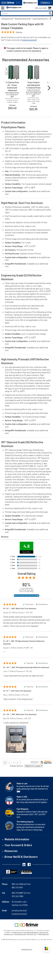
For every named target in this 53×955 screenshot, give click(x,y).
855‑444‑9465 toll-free (21, 884)
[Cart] (50, 8)
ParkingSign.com (7, 18)
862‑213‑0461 (17, 887)
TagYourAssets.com (20, 934)
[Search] (50, 13)
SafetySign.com (17, 932)
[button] (46, 948)
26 (19, 32)
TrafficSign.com (43, 932)
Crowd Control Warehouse (30, 932)
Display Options (16, 766)
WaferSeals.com (44, 934)
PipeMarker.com (9, 934)
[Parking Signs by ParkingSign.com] (13, 8)
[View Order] (24, 10)
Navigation (2, 8)
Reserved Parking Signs (23, 18)
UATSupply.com (31, 934)
